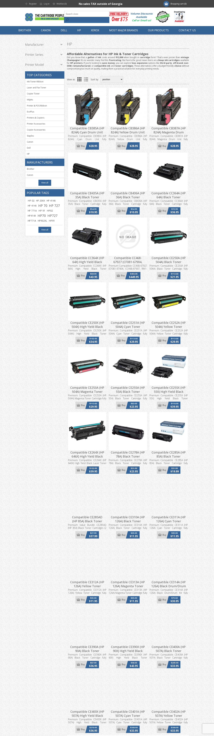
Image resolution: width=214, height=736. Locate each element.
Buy (83, 146)
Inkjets (30, 99)
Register (33, 3)
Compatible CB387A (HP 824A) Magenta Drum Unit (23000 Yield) (168, 132)
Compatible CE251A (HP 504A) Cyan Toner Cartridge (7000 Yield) (128, 327)
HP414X (32, 215)
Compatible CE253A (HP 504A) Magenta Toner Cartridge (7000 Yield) (87, 392)
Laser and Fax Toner (36, 87)
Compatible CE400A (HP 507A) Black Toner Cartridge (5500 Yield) (169, 651)
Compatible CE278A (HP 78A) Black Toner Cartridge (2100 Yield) (128, 456)
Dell (29, 147)
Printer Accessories (36, 123)
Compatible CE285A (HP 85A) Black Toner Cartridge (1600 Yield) (169, 456)
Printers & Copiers (35, 117)
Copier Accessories (36, 129)
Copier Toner (33, 93)
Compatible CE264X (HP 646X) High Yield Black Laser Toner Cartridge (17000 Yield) (87, 458)
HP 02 (31, 200)
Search (67, 20)
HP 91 (41, 210)
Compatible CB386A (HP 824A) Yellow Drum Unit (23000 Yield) (128, 132)
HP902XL (42, 220)
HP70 (42, 215)
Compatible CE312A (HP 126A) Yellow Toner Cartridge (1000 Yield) (87, 586)
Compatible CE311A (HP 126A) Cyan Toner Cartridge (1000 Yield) (169, 521)
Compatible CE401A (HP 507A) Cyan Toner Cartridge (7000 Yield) (128, 716)
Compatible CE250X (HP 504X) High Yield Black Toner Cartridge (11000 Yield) (87, 329)
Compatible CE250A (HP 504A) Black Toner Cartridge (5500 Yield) (169, 262)
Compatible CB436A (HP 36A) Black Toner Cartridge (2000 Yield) (128, 197)
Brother (30, 169)
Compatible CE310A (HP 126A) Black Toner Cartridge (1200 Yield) (128, 521)
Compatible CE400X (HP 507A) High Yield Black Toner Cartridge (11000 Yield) (87, 718)
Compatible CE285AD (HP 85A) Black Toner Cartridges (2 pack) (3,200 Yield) (87, 523)
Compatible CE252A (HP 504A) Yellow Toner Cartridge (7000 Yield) (169, 327)
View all (44, 182)
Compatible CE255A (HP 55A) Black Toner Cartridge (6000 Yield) (128, 392)
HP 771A (32, 210)
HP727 (52, 215)
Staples (30, 135)
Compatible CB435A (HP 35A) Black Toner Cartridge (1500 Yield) (87, 197)
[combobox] (86, 14)
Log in (46, 3)
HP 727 (54, 205)
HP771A (32, 220)
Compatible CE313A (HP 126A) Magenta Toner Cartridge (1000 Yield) (128, 586)
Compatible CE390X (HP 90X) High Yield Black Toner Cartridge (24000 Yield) (128, 653)
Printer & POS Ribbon (37, 105)
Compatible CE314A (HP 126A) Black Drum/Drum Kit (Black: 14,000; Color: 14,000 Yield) (168, 588)
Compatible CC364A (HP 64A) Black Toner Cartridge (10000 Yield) (168, 197)
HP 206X (40, 200)
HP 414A (51, 200)
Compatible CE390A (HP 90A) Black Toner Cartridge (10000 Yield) (87, 651)
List (86, 79)
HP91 (52, 220)
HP (28, 153)
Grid (79, 79)
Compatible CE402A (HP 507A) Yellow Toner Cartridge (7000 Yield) (169, 716)
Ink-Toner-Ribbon (35, 81)
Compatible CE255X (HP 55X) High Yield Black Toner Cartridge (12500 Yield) (168, 394)
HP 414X (32, 205)
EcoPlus (30, 111)
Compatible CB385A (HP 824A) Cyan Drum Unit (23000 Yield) (87, 132)
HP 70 (42, 205)
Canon (30, 141)
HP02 (50, 210)
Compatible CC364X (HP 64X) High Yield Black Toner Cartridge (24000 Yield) (87, 264)
